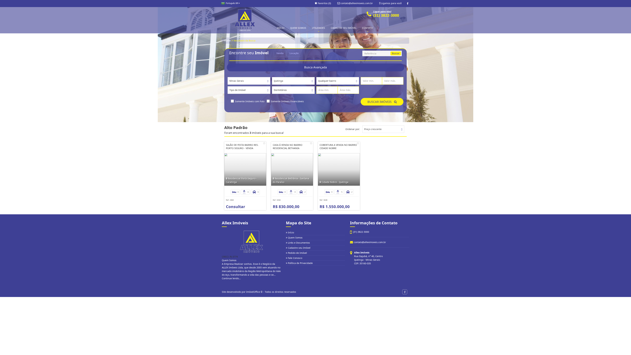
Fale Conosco (294, 258)
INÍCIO (280, 27)
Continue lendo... (231, 278)
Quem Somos (295, 237)
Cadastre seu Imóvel (298, 247)
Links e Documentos (298, 242)
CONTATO (367, 27)
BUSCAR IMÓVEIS (380, 102)
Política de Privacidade (300, 263)
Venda (279, 53)
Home (227, 40)
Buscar (395, 53)
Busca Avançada (315, 67)
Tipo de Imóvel (237, 90)
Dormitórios (280, 90)
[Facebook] (408, 3)
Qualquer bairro (327, 80)
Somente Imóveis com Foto (249, 101)
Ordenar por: (352, 129)
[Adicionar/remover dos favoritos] (264, 143)
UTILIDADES (318, 27)
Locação (294, 53)
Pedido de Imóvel (297, 252)
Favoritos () (324, 3)
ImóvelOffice (253, 291)
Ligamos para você (391, 3)
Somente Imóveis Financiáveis (287, 101)
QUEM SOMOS (298, 27)
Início (290, 232)
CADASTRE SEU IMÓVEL (343, 27)
